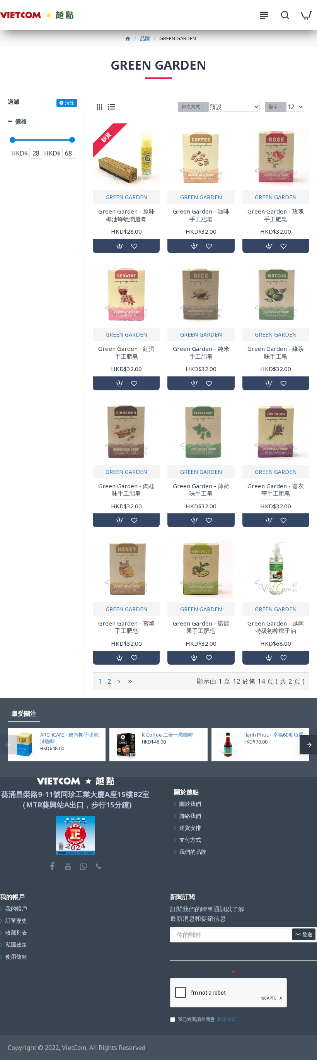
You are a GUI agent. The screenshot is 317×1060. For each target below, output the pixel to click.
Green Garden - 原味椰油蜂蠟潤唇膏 (126, 215)
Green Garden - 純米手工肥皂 (201, 352)
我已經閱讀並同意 (207, 1019)
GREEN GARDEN (126, 197)
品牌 (145, 38)
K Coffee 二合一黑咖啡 (167, 735)
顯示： (276, 106)
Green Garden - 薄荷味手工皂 (201, 490)
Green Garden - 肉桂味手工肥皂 (126, 490)
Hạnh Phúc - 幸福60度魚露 (273, 735)
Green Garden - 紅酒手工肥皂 (126, 352)
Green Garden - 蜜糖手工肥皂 (126, 627)
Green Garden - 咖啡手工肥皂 (201, 215)
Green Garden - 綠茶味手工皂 (275, 352)
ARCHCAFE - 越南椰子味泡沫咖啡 (69, 738)
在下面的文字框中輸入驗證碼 (200, 972)
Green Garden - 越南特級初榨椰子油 (275, 627)
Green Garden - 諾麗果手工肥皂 (201, 627)
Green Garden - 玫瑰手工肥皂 (275, 215)
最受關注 (24, 713)
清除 (69, 102)
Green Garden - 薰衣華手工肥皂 (275, 490)
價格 (21, 121)
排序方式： (193, 106)
